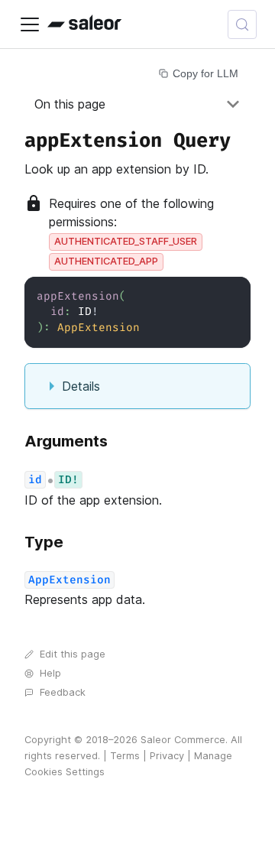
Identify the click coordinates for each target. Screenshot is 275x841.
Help (50, 673)
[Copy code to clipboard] (231, 295)
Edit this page (72, 654)
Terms (125, 755)
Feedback (63, 692)
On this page (69, 104)
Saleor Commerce (183, 739)
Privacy (167, 755)
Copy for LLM (205, 73)
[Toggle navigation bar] (29, 24)
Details (81, 386)
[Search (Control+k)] (242, 24)
